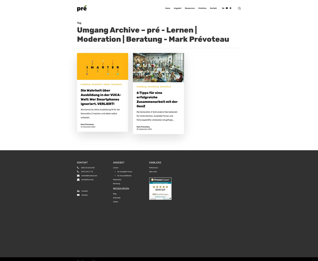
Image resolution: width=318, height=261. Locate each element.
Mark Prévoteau (87, 124)
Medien (107, 84)
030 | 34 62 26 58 (87, 168)
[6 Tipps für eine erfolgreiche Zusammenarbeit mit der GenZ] (158, 93)
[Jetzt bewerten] (230, 8)
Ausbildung (86, 84)
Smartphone (116, 84)
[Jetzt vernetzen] (223, 8)
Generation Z (97, 84)
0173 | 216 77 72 (87, 172)
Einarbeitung (153, 87)
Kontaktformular (87, 180)
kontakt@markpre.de (89, 176)
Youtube (84, 195)
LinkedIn (84, 191)
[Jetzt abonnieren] (227, 8)
